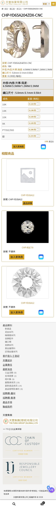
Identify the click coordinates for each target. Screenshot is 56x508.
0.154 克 (32, 136)
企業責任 (7, 364)
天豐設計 (7, 360)
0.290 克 (32, 129)
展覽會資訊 (10, 382)
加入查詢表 (18, 146)
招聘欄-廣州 (9, 393)
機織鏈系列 (10, 335)
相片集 (8, 379)
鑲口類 (12, 8)
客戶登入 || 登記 (11, 355)
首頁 (6, 8)
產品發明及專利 (12, 388)
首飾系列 (9, 345)
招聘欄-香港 (9, 397)
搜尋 (14, 504)
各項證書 (9, 375)
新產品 (8, 328)
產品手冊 (7, 402)
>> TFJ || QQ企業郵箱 (12, 429)
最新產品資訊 (11, 385)
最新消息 (7, 369)
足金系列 (9, 331)
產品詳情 (27, 203)
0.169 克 (32, 116)
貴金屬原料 (10, 348)
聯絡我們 (7, 406)
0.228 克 (32, 104)
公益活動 (9, 372)
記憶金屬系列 (11, 351)
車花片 (19, 8)
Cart (36, 502)
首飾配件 (9, 338)
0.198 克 (32, 110)
